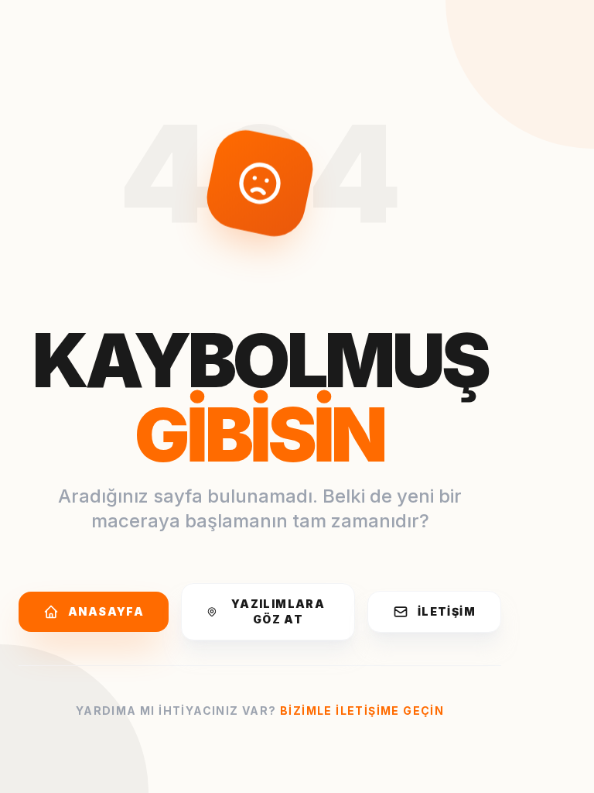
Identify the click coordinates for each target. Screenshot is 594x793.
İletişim (447, 611)
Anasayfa (106, 611)
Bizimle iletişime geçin (362, 710)
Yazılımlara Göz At (278, 611)
